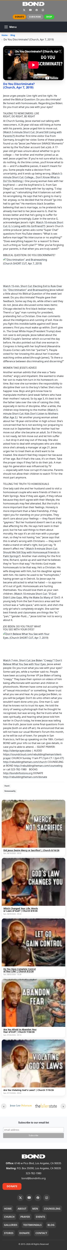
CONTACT (41, 1233)
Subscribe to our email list (33, 1122)
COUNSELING (52, 1208)
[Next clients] (63, 1106)
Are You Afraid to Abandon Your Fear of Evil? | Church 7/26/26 (20, 1030)
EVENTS (40, 1217)
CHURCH (9, 1217)
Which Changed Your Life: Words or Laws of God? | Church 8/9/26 (20, 909)
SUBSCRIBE (35, 16)
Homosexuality (9, 791)
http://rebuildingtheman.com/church (25, 762)
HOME (8, 1208)
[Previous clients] (4, 1106)
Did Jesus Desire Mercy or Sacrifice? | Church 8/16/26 (31, 850)
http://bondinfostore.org (18, 773)
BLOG (51, 1225)
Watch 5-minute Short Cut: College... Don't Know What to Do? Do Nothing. (33, 177)
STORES (8, 1233)
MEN (35, 1208)
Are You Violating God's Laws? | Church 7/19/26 (28, 1090)
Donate (12, 1186)
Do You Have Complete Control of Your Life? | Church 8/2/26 (19, 970)
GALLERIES (10, 1225)
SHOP (49, 16)
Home (5, 35)
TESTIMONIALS (32, 1225)
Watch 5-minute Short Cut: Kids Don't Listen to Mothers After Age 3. (30, 413)
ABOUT (22, 1208)
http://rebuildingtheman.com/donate (25, 777)
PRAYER (25, 1217)
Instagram (42, 10)
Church (7, 786)
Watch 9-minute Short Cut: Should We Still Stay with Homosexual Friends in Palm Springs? (31, 552)
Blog (12, 35)
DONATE (19, 16)
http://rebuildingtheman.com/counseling (38, 765)
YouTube (30, 10)
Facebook (36, 10)
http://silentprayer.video (17, 750)
